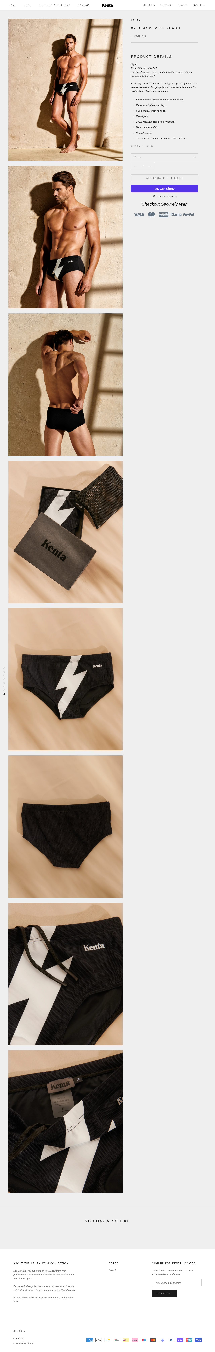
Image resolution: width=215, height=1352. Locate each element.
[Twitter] (148, 146)
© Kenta (18, 1339)
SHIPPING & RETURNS (55, 5)
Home (12, 5)
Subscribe (164, 1293)
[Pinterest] (152, 146)
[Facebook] (143, 146)
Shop (28, 5)
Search (183, 5)
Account (166, 5)
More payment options (165, 196)
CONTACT (84, 5)
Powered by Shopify (24, 1343)
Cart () (200, 5)
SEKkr (147, 5)
